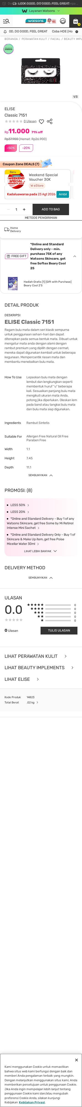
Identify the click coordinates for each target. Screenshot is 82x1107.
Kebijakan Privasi (32, 1102)
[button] (75, 21)
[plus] (24, 209)
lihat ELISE (18, 679)
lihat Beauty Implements (35, 667)
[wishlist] (41, 121)
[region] (41, 1080)
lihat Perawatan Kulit (32, 656)
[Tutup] (77, 1060)
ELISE (10, 109)
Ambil (63, 194)
